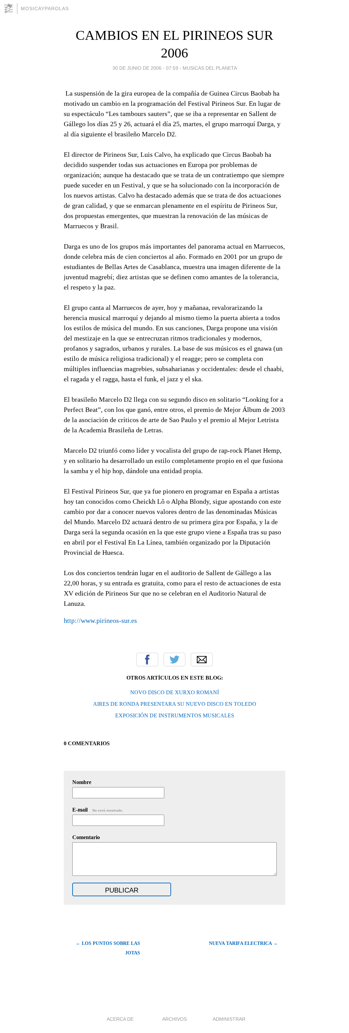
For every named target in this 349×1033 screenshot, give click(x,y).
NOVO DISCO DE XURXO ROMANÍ (174, 692)
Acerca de (120, 1019)
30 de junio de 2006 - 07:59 (145, 68)
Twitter (174, 659)
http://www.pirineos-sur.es (100, 620)
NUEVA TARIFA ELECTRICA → (243, 943)
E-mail (97, 810)
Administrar (229, 1019)
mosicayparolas (45, 8)
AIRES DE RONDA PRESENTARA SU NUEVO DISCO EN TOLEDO (174, 704)
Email (202, 659)
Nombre (81, 782)
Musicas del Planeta (210, 68)
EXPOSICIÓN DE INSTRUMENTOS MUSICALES (174, 715)
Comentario (86, 837)
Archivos (174, 1019)
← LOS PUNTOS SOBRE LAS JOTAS (108, 948)
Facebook (147, 659)
